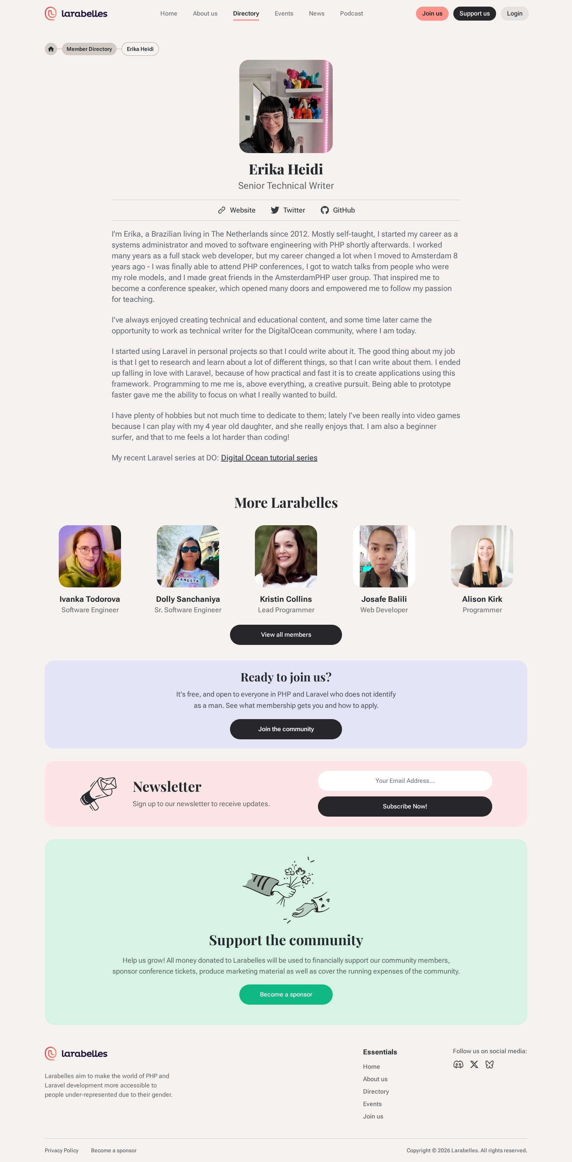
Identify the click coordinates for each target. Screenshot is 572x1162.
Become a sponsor (286, 994)
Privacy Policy (62, 1150)
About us (205, 13)
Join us (432, 13)
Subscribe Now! (405, 806)
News (317, 13)
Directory (246, 13)
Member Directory (89, 49)
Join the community (286, 729)
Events (284, 13)
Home (168, 13)
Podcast (351, 13)
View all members (286, 634)
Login (515, 13)
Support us (475, 13)
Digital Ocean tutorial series (269, 457)
